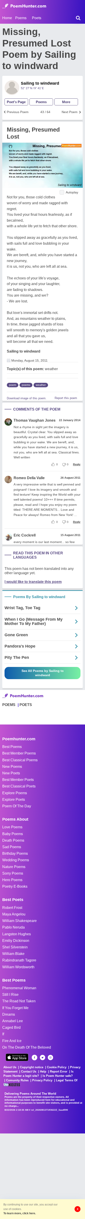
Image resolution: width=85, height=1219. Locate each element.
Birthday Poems (15, 853)
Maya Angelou (13, 914)
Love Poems (12, 827)
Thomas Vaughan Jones (35, 420)
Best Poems (12, 747)
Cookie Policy (56, 1067)
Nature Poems (13, 867)
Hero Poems (12, 880)
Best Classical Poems (20, 760)
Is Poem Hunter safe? (58, 1075)
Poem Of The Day (16, 806)
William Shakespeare (19, 921)
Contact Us (28, 1071)
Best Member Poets (18, 780)
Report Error (58, 1071)
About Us (9, 1067)
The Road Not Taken (19, 1001)
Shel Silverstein (15, 947)
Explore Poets (13, 799)
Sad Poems (11, 847)
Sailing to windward (40, 83)
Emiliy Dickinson (15, 941)
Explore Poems (14, 793)
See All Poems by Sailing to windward (43, 673)
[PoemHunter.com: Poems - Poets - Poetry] (24, 6)
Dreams (8, 1014)
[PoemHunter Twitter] (42, 1057)
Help (43, 1071)
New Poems (12, 767)
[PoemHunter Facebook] (34, 1057)
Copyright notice (31, 1067)
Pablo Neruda (13, 927)
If (3, 1034)
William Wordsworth (18, 967)
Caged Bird (11, 1027)
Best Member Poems (19, 753)
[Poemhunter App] (17, 1057)
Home (7, 18)
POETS (25, 705)
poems (26, 385)
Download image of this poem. (26, 398)
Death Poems (13, 840)
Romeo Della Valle (29, 478)
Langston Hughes (16, 934)
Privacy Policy (42, 1080)
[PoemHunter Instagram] (50, 1057)
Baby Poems (12, 834)
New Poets (11, 773)
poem (12, 385)
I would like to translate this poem (33, 582)
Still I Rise (10, 994)
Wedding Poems (15, 860)
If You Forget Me (15, 1008)
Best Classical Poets (19, 786)
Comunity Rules (17, 1080)
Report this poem (66, 398)
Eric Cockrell (25, 535)
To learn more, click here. (19, 1213)
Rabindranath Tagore (19, 960)
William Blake (13, 954)
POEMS (8, 705)
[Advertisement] (42, 1175)
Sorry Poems (12, 873)
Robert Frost (12, 908)
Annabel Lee (12, 1021)
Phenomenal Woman (19, 988)
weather (41, 385)
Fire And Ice (12, 1041)
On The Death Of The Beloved (26, 1047)
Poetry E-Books (14, 886)
